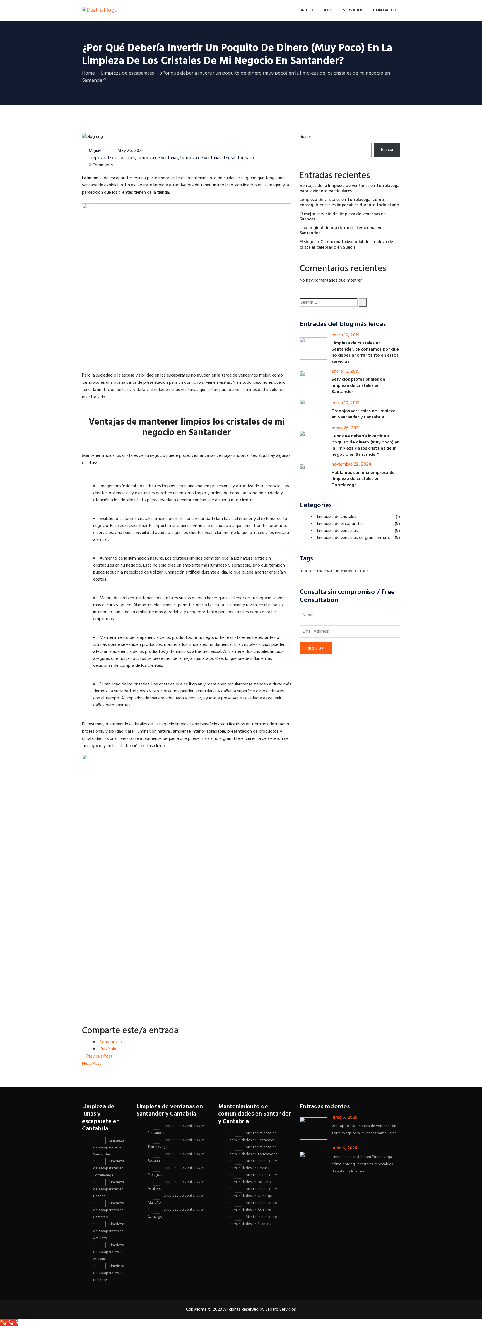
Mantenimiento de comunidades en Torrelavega (253, 1150)
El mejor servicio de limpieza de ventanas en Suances (343, 216)
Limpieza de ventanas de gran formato (217, 158)
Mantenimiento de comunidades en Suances (253, 1220)
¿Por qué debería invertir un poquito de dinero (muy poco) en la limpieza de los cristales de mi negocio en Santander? (366, 445)
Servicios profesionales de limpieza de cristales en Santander (358, 385)
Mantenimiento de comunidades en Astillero (253, 1206)
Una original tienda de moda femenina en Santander (340, 230)
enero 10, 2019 (346, 335)
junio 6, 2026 (344, 1117)
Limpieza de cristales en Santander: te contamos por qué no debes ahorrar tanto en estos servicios (365, 352)
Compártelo (111, 1042)
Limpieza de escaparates (112, 158)
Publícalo (108, 1049)
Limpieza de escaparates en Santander (108, 1147)
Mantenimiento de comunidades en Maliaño (253, 1178)
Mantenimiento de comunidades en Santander (253, 1136)
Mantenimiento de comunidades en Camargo (253, 1192)
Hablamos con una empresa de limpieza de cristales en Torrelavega (363, 479)
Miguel (95, 150)
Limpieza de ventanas (158, 158)
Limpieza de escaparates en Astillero (108, 1231)
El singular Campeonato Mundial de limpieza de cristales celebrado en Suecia (346, 244)
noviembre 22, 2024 (351, 464)
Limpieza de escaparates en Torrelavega (108, 1168)
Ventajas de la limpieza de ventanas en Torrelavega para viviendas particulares (349, 188)
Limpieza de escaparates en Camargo (108, 1210)
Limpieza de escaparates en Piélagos (108, 1273)
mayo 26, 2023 (346, 428)
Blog (328, 10)
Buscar (306, 136)
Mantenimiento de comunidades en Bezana (253, 1164)
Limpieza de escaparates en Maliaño (108, 1252)
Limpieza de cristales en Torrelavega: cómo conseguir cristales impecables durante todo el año (349, 202)
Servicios (353, 10)
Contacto (384, 10)
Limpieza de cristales (336, 517)
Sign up (316, 648)
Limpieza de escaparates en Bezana (108, 1189)
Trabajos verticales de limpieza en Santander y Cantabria (364, 414)
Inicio (307, 10)
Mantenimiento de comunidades (347, 571)
